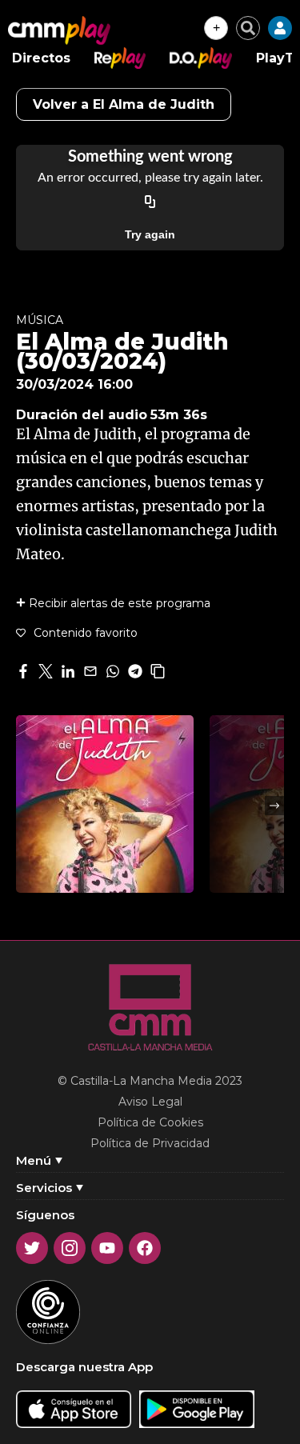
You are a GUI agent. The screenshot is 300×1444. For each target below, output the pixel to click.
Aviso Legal (150, 1101)
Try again (150, 234)
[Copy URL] (150, 202)
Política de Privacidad (150, 1143)
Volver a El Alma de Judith (123, 104)
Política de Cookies (150, 1122)
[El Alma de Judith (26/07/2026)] (105, 804)
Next (274, 805)
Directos (41, 58)
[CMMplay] (59, 30)
